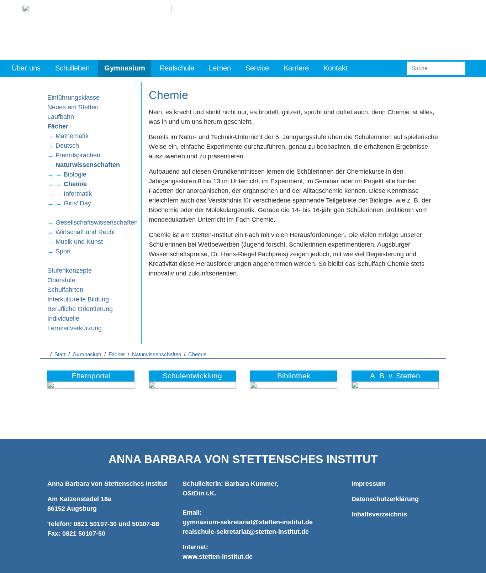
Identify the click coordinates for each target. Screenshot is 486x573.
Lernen (220, 68)
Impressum (369, 483)
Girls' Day (77, 203)
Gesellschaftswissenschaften (97, 222)
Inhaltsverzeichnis (379, 514)
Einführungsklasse (73, 97)
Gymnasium (124, 68)
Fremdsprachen (78, 155)
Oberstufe (61, 280)
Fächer (57, 126)
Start (59, 354)
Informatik (78, 193)
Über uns (26, 68)
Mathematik (72, 136)
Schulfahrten (65, 289)
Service (257, 68)
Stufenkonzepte (69, 270)
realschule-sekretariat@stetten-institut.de (246, 531)
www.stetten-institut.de (218, 556)
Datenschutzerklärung (385, 499)
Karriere (296, 68)
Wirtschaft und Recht (85, 232)
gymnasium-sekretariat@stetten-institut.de (248, 522)
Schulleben (72, 68)
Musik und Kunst (79, 241)
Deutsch (67, 145)
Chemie (75, 184)
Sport (63, 251)
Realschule (177, 68)
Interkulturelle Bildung (78, 299)
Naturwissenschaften (88, 164)
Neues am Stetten (73, 107)
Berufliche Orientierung (80, 308)
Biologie (75, 174)
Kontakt (335, 68)
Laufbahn (60, 116)
